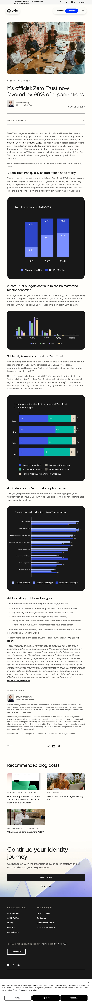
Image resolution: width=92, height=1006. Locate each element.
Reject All (46, 998)
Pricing (10, 923)
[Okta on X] (13, 965)
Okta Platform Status (46, 923)
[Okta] (12, 11)
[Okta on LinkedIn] (18, 965)
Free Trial (11, 927)
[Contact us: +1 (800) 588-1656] (60, 2)
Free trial (60, 11)
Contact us (71, 11)
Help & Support (43, 913)
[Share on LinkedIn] (53, 746)
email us (44, 944)
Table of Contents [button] (16, 121)
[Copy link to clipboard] (48, 746)
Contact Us (41, 918)
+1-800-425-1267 (60, 944)
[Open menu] (83, 10)
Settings (18, 998)
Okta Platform (13, 913)
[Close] (88, 982)
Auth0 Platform (13, 918)
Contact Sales (13, 932)
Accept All (74, 998)
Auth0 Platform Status (46, 927)
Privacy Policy (25, 990)
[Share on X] (59, 746)
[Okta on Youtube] (8, 965)
